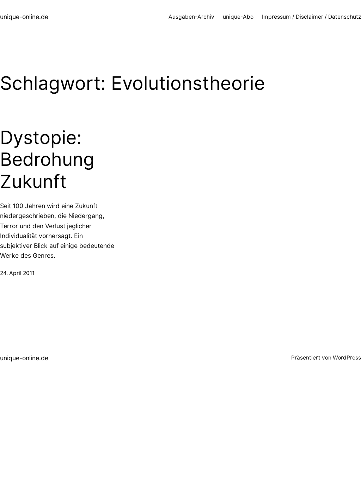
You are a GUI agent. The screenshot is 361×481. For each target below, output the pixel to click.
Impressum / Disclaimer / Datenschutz (311, 16)
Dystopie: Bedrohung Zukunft (47, 160)
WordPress (347, 357)
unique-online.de (24, 16)
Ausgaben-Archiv (191, 16)
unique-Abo (238, 16)
